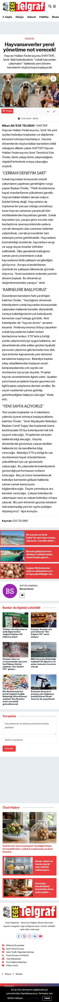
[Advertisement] (29, 780)
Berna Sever (27, 589)
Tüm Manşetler (13, 959)
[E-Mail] (22, 595)
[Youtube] (40, 936)
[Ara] (50, 6)
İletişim (19, 974)
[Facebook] (18, 936)
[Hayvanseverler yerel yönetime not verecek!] (29, 90)
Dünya (20, 17)
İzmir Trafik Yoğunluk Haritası (20, 952)
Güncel (31, 17)
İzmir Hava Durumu (15, 949)
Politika (43, 17)
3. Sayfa (7, 17)
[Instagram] (29, 936)
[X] (24, 936)
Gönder (9, 748)
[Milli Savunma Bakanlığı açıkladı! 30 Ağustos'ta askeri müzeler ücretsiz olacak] (44, 649)
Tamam (47, 998)
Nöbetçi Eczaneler (15, 945)
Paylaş (9, 111)
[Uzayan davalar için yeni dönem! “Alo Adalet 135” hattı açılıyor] (44, 620)
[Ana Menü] (54, 6)
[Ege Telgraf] (23, 7)
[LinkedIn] (35, 936)
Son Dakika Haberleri (16, 962)
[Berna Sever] (10, 591)
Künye (8, 974)
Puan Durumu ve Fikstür (17, 955)
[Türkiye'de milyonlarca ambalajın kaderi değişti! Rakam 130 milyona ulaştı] (15, 620)
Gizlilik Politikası (33, 998)
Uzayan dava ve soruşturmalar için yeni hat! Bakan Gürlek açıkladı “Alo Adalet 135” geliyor (15, 664)
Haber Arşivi (12, 965)
